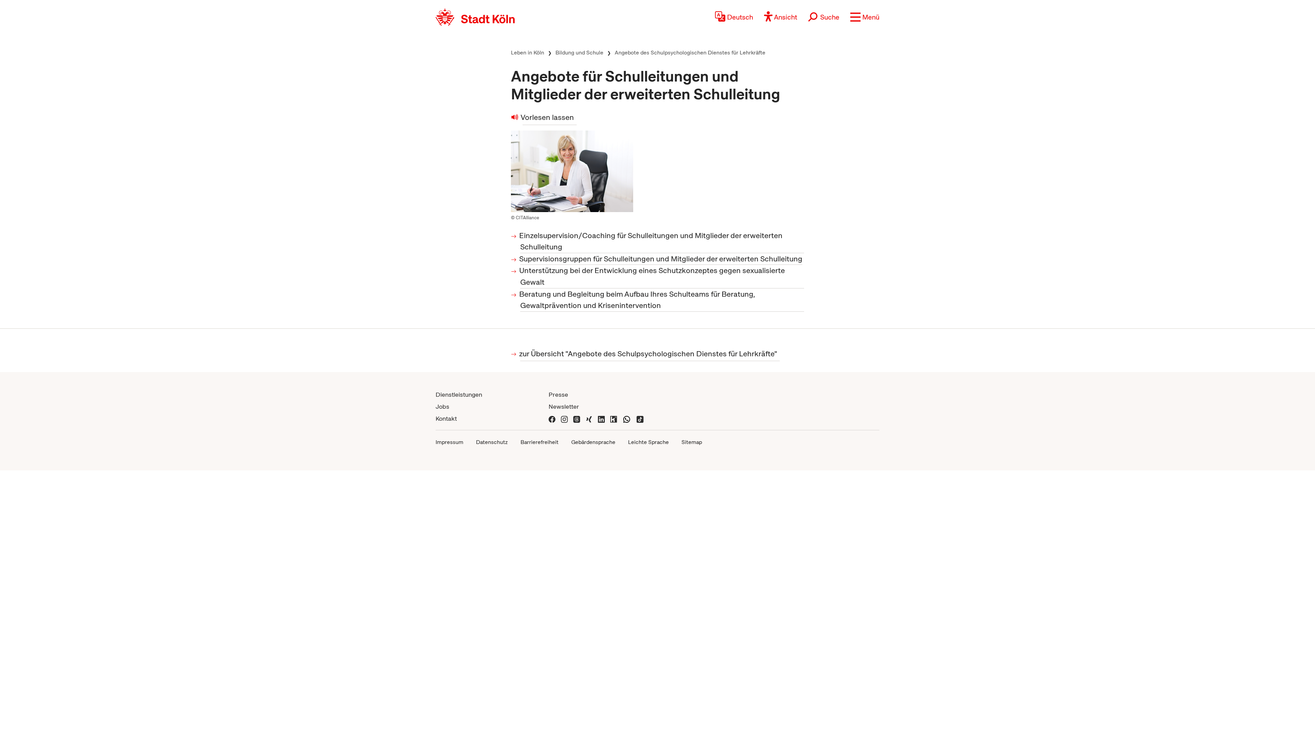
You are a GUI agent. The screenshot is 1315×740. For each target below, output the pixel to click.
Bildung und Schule (579, 52)
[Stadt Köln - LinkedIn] (601, 418)
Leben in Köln (527, 52)
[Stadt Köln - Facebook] (552, 418)
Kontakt (446, 418)
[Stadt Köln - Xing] (589, 418)
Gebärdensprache (593, 442)
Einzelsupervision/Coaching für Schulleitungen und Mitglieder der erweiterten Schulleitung (651, 241)
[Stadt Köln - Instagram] (564, 418)
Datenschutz (492, 442)
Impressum (449, 442)
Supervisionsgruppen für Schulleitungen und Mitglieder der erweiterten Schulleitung (661, 259)
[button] (864, 17)
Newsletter (564, 406)
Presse (558, 394)
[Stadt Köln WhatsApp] (627, 418)
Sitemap (691, 442)
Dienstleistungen (459, 394)
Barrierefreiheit (540, 442)
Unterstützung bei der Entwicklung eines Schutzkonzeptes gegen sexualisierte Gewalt (652, 276)
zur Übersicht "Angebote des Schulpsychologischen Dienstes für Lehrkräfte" (648, 354)
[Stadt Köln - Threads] (576, 418)
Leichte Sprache (648, 442)
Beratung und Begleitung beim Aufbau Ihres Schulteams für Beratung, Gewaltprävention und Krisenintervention (637, 300)
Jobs (442, 406)
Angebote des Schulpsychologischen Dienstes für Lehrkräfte (690, 52)
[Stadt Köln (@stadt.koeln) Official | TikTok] (640, 418)
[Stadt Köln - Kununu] (613, 418)
